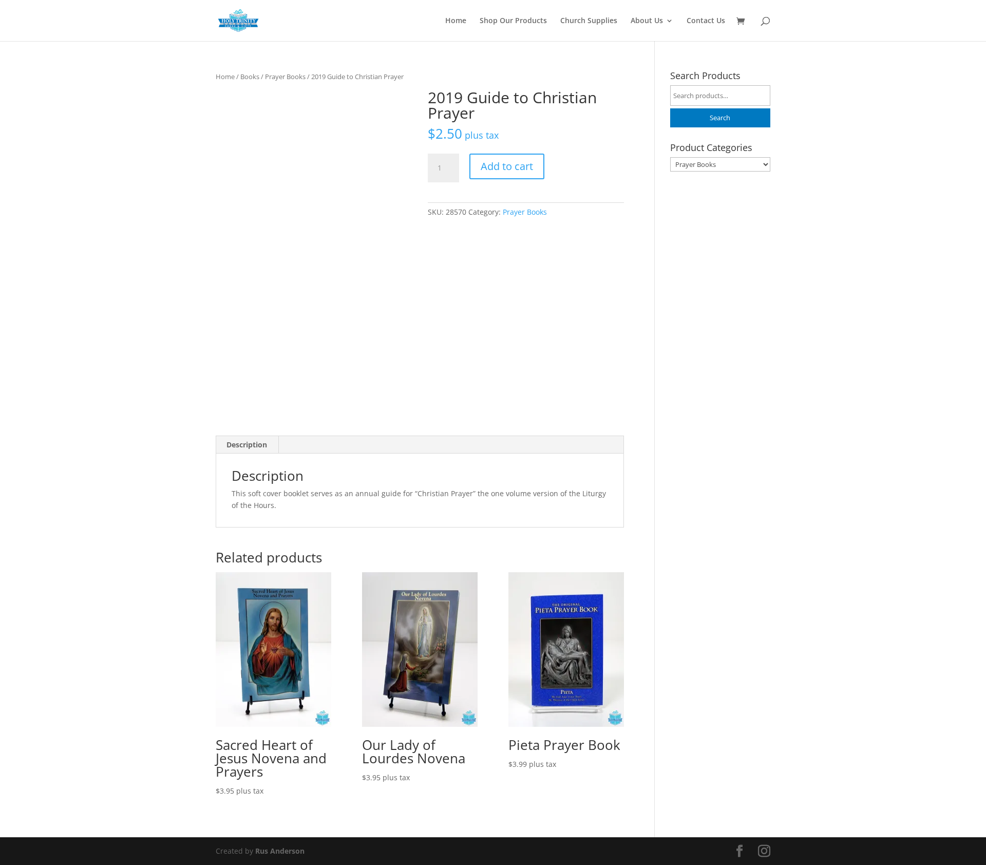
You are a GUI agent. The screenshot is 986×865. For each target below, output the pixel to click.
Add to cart (507, 166)
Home (455, 21)
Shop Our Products (513, 21)
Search (720, 118)
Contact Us (706, 21)
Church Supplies (588, 21)
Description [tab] (246, 444)
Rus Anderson (280, 851)
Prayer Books (285, 76)
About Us (647, 21)
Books (249, 76)
